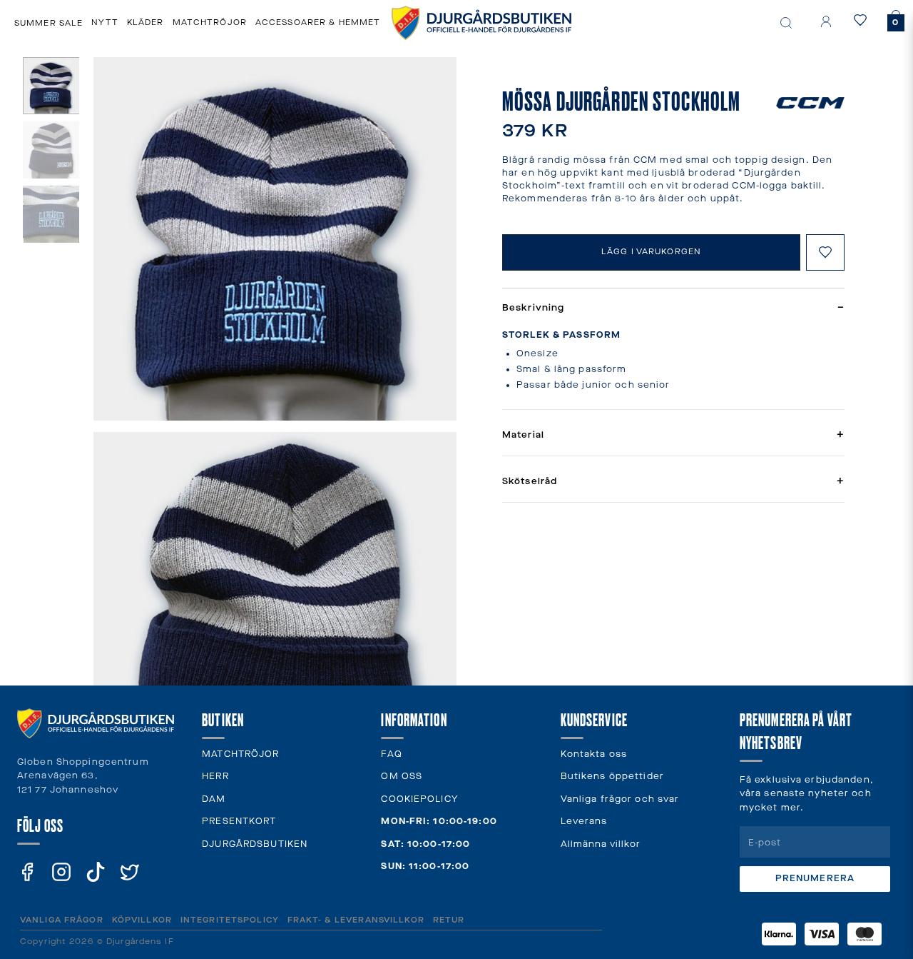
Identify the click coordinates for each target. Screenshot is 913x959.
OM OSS (401, 776)
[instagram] (61, 872)
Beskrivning (673, 308)
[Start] (481, 23)
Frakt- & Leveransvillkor (355, 920)
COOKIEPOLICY (419, 799)
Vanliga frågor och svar (620, 799)
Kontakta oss (594, 754)
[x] (130, 872)
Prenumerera (815, 878)
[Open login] (826, 21)
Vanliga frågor (61, 920)
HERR (215, 776)
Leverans (584, 821)
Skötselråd (673, 481)
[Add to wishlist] (825, 252)
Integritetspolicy (229, 920)
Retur (449, 920)
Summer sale (48, 23)
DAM (213, 799)
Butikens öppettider (612, 776)
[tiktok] (96, 872)
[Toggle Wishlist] (863, 20)
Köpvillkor (142, 920)
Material (673, 435)
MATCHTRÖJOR (240, 754)
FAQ (391, 754)
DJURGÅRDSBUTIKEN (254, 844)
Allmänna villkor (601, 844)
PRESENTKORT (239, 821)
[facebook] (27, 872)
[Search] (786, 23)
